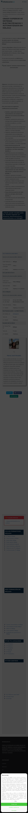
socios (11, 777)
